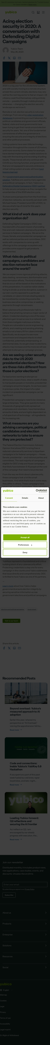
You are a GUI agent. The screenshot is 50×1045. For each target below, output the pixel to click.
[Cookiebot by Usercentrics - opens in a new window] (36, 490)
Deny (25, 552)
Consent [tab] (9, 498)
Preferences (23, 545)
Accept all (25, 537)
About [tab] (41, 498)
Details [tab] (25, 498)
